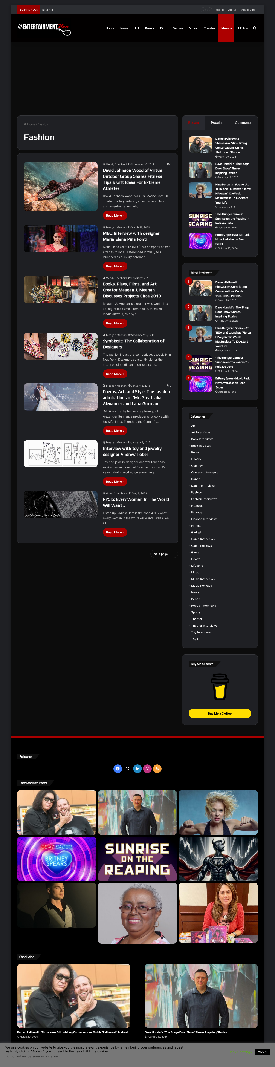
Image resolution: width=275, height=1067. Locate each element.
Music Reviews (201, 585)
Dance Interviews (203, 485)
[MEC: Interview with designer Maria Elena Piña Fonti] (61, 238)
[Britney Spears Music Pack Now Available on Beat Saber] (200, 241)
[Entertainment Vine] (44, 28)
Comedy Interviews (204, 472)
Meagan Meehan (116, 227)
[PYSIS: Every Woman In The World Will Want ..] (61, 504)
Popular (217, 123)
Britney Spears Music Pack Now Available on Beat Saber (232, 239)
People (196, 599)
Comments (243, 123)
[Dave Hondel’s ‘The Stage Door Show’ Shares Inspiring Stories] (200, 170)
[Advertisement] (137, 79)
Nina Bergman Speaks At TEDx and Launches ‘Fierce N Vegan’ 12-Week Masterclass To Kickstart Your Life (112, 9)
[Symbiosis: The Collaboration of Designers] (61, 346)
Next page (161, 554)
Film (163, 28)
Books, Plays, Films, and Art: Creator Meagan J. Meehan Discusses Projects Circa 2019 (132, 289)
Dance (195, 479)
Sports (195, 612)
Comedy (197, 465)
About (232, 9)
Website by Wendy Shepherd (106, 1054)
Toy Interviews (201, 632)
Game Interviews (203, 539)
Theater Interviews (204, 625)
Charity (196, 459)
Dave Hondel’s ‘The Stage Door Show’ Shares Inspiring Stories (232, 168)
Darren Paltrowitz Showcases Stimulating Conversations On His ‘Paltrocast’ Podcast (72, 1032)
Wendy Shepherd (116, 164)
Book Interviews (202, 439)
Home (220, 9)
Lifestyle (197, 565)
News (124, 28)
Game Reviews (201, 545)
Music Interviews (203, 579)
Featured (197, 505)
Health (195, 559)
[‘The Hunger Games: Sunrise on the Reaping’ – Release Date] (200, 220)
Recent (193, 123)
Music (193, 28)
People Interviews (203, 605)
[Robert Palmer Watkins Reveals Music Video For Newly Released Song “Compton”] (56, 905)
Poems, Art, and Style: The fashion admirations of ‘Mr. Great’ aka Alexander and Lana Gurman (136, 397)
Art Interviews (201, 432)
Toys (194, 639)
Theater (209, 28)
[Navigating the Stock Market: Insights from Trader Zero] (218, 859)
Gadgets (197, 532)
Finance (196, 512)
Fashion (196, 492)
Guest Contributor (116, 493)
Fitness (196, 525)
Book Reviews (201, 445)
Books (149, 28)
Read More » (115, 215)
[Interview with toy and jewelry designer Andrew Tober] (61, 453)
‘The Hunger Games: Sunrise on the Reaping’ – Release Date (232, 218)
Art (136, 28)
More (225, 28)
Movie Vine (248, 9)
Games (178, 28)
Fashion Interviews (204, 499)
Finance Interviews (204, 519)
